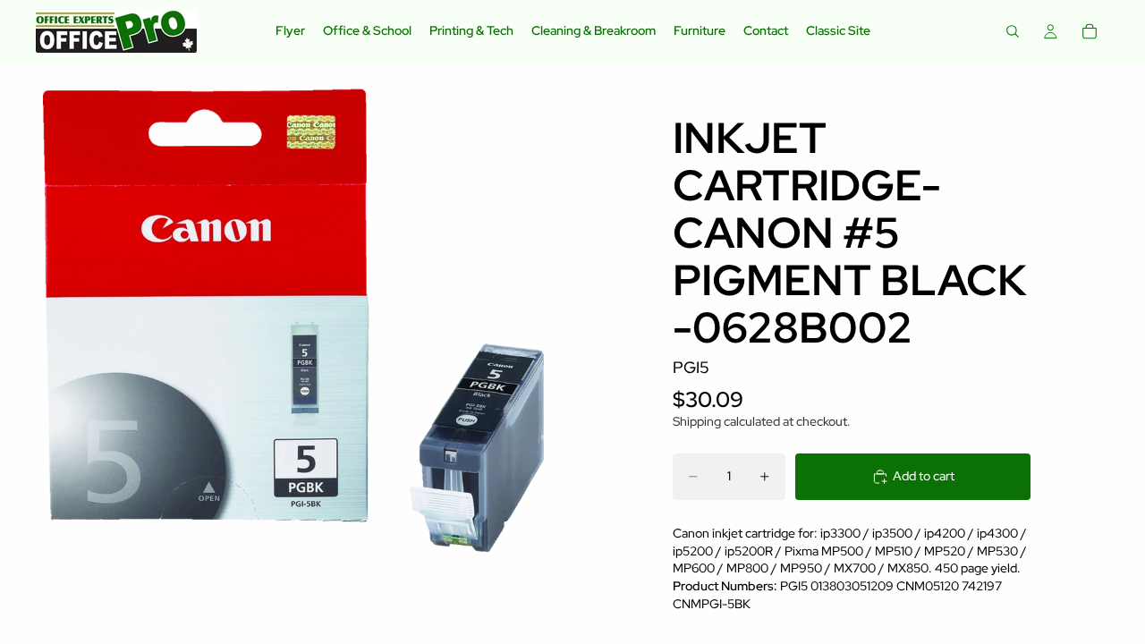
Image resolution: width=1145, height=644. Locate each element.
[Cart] (1089, 31)
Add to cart (923, 476)
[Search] (1012, 31)
